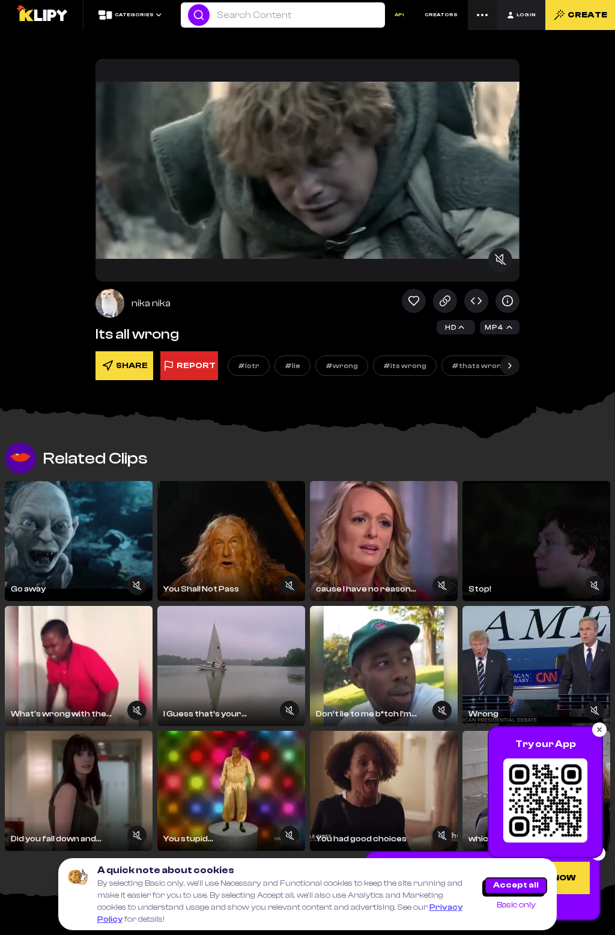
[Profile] (109, 303)
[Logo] (41, 15)
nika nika (151, 303)
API (399, 14)
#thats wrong (479, 366)
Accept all (516, 885)
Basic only (516, 905)
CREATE (587, 15)
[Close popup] (599, 729)
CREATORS (441, 14)
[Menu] (482, 15)
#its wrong (404, 366)
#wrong (342, 366)
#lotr (248, 366)
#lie (292, 366)
